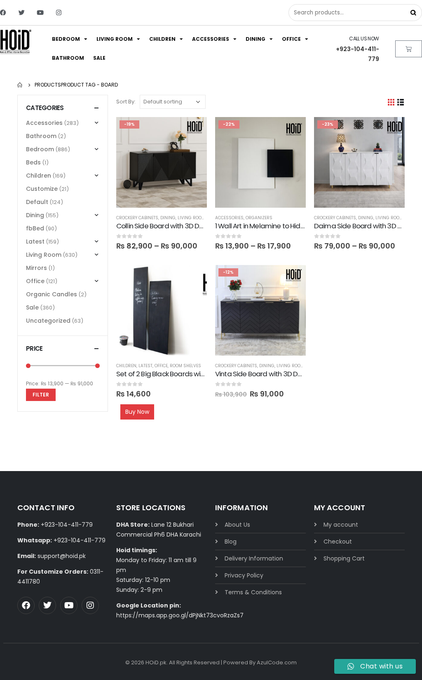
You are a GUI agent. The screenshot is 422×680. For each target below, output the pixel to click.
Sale (99, 57)
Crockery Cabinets (137, 218)
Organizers (259, 218)
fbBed (35, 228)
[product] (161, 310)
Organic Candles (51, 294)
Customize (42, 189)
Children (162, 38)
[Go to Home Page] (20, 85)
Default (37, 202)
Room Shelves (185, 366)
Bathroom (68, 57)
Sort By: (126, 102)
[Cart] (408, 48)
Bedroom (66, 38)
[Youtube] (40, 12)
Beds (33, 162)
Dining (255, 38)
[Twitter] (22, 12)
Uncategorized (48, 321)
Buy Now (137, 412)
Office (291, 38)
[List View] (401, 102)
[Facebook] (3, 12)
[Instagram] (59, 12)
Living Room (114, 38)
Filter (41, 394)
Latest (145, 366)
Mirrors (36, 268)
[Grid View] (391, 102)
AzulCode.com (277, 662)
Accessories (210, 38)
